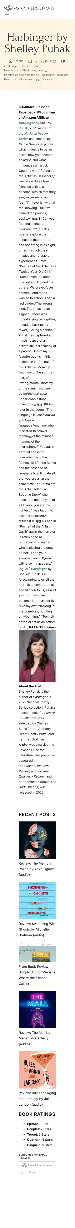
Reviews (46, 79)
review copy (31, 79)
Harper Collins (30, 66)
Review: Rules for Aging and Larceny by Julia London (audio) (37, 1098)
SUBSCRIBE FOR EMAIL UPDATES (33, 1156)
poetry (42, 70)
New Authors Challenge (20, 70)
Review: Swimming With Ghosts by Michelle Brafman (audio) (37, 929)
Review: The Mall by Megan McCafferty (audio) (34, 1038)
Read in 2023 (13, 79)
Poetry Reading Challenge (21, 75)
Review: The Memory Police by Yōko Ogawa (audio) (37, 869)
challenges (11, 66)
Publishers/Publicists (54, 75)
